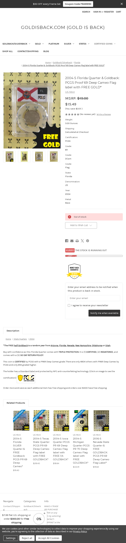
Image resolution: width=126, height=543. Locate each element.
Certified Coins (103, 43)
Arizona (54, 345)
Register (109, 11)
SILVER (67, 43)
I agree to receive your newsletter (89, 305)
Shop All (7, 51)
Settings (11, 538)
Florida (62, 345)
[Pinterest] (87, 241)
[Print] (77, 241)
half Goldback (21, 345)
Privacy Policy (80, 531)
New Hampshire (83, 345)
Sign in (97, 11)
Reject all (27, 538)
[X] (82, 241)
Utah (107, 345)
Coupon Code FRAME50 (78, 3)
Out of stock (21, 424)
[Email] (71, 241)
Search (86, 11)
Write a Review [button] (104, 114)
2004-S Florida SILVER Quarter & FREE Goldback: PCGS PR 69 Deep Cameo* (20, 452)
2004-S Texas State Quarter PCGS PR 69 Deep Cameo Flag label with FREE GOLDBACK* (41, 449)
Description (13, 330)
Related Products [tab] (16, 402)
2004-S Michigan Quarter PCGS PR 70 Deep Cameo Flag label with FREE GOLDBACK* (81, 450)
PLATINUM (54, 43)
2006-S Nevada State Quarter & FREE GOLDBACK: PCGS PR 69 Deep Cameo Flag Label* (101, 450)
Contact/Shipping (28, 51)
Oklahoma (97, 345)
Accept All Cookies (48, 538)
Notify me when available (104, 313)
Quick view (21, 417)
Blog (46, 51)
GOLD (38, 43)
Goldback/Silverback (14, 43)
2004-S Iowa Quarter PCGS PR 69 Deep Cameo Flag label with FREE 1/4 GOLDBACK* (61, 449)
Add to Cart (61, 424)
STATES (82, 43)
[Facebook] (66, 241)
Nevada (70, 345)
